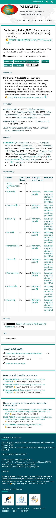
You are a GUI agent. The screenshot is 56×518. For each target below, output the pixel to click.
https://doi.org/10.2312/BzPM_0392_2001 (26, 97)
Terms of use (23, 508)
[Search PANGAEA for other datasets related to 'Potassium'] (16, 205)
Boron (9, 232)
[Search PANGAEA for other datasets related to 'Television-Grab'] (12, 162)
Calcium (9, 259)
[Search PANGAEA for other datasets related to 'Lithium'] (14, 219)
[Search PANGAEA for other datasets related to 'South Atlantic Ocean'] (20, 157)
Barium (9, 300)
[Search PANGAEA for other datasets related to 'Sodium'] (14, 191)
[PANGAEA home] (9, 7)
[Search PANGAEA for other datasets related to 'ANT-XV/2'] (48, 157)
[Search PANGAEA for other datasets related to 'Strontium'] (16, 286)
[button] (32, 65)
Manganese (11, 246)
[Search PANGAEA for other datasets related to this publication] (45, 97)
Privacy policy (39, 508)
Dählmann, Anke (13, 30)
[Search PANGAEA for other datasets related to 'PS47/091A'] (15, 143)
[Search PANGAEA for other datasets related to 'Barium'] (14, 300)
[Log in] (51, 1)
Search (18, 21)
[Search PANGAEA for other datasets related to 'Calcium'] (14, 259)
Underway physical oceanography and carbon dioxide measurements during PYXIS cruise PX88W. (27, 418)
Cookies (5, 511)
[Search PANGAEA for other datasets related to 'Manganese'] (17, 246)
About (40, 21)
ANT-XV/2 (36, 156)
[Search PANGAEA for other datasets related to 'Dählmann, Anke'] (37, 194)
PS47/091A (8, 142)
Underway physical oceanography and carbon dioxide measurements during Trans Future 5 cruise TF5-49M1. (27, 411)
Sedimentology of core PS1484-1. (23, 424)
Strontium (10, 286)
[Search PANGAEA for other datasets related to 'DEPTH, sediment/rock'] (8, 188)
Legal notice (7, 508)
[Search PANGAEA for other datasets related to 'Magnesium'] (17, 273)
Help (34, 21)
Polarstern (15, 159)
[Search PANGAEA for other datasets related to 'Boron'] (13, 232)
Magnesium (11, 273)
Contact (49, 21)
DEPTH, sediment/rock (12, 184)
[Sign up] (47, 1)
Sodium (9, 191)
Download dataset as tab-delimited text (23, 353)
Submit (26, 21)
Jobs (15, 511)
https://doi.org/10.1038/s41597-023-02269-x (29, 484)
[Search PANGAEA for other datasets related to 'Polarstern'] (22, 159)
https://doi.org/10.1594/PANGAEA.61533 (29, 41)
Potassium (10, 205)
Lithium (9, 219)
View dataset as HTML (16, 363)
